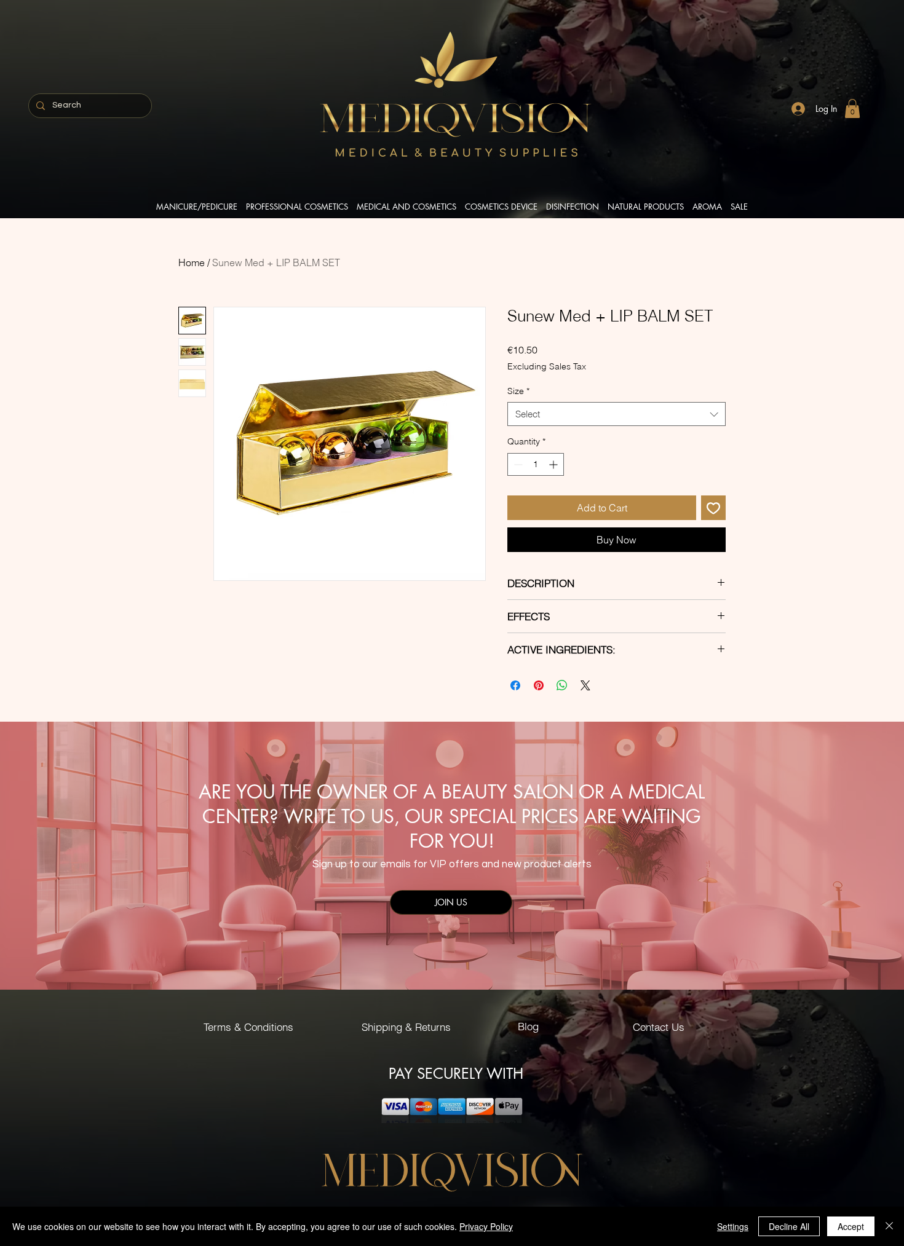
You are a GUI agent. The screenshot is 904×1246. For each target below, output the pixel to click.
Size (518, 390)
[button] (852, 108)
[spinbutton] (536, 464)
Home (191, 262)
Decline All (789, 1226)
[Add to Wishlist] (713, 507)
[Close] (889, 1226)
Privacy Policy (486, 1226)
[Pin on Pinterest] (538, 685)
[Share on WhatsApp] (562, 685)
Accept (851, 1226)
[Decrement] (517, 464)
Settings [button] (732, 1226)
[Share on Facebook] (515, 685)
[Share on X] (585, 685)
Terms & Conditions (248, 1026)
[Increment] (554, 464)
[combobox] (616, 414)
